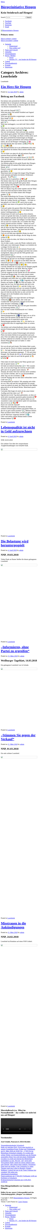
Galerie (7, 61)
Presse (11, 57)
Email (7, 27)
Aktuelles (8, 52)
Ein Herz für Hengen (16, 87)
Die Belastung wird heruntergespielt (14, 543)
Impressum (8, 67)
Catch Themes (23, 1202)
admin (21, 92)
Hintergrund (13, 46)
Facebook (8, 21)
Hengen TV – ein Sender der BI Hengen (22, 59)
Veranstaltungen (10, 54)
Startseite (8, 44)
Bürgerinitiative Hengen (18, 7)
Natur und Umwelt (11, 50)
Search (3, 17)
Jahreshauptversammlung (9, 1174)
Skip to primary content (8, 39)
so (20, 354)
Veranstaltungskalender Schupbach (12, 1145)
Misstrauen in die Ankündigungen (13, 925)
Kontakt (7, 65)
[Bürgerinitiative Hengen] (10, 30)
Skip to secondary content (9, 40)
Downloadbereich (11, 63)
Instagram (8, 25)
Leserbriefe (11, 422)
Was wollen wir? (14, 48)
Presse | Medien (10, 56)
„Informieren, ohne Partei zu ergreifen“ (15, 649)
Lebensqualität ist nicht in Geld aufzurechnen (18, 429)
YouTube (8, 23)
